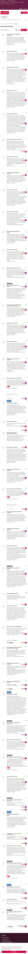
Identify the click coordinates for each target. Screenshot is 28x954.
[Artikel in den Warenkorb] (26, 54)
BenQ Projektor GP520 (12, 113)
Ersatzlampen (15, 685)
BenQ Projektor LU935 (12, 605)
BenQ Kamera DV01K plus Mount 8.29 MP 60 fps (14, 834)
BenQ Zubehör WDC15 (12, 341)
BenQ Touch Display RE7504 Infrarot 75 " (13, 723)
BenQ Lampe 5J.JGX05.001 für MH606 (13, 682)
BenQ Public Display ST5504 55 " (14, 378)
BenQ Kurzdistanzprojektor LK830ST (13, 664)
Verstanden (14, 951)
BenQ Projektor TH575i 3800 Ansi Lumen (13, 35)
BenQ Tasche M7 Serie (12, 421)
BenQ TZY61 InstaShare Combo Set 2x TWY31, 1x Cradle (14, 648)
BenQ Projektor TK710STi (13, 67)
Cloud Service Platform (5, 2)
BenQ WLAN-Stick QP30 (12, 211)
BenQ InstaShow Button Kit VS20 (13, 286)
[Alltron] (5, 12)
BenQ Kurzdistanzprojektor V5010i (13, 568)
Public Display (15, 388)
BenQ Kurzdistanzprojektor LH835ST (13, 470)
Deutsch (20, 8)
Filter (24, 30)
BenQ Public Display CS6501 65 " (14, 863)
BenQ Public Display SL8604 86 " (14, 488)
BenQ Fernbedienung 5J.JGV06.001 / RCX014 (12, 433)
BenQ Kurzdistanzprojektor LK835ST (13, 529)
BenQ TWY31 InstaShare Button (14, 739)
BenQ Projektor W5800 (12, 447)
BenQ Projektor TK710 (12, 90)
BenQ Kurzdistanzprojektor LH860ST (13, 359)
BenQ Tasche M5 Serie (12, 899)
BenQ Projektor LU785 (12, 776)
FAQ (11, 4)
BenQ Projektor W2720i (12, 156)
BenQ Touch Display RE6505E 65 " (14, 626)
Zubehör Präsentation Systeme (18, 149)
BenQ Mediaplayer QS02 (12, 593)
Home (2, 23)
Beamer (13, 44)
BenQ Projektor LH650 (12, 323)
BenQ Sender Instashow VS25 (14, 268)
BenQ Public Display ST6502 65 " (14, 757)
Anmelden (24, 12)
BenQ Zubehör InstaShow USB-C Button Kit (14, 800)
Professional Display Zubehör (18, 656)
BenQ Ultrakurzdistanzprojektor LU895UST (14, 512)
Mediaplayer (14, 599)
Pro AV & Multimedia (9, 23)
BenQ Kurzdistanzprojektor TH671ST (13, 173)
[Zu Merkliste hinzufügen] (24, 54)
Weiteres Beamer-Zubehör (17, 224)
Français (25, 8)
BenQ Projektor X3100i (12, 249)
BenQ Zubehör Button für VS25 (14, 845)
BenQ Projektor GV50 (12, 51)
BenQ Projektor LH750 (12, 189)
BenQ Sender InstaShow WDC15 (14, 139)
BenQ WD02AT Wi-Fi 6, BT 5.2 (13, 887)
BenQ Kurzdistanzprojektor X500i (13, 232)
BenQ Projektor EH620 (12, 403)
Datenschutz (9, 949)
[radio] (16, 30)
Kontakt (7, 4)
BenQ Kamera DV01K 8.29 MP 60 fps (14, 912)
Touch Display (15, 634)
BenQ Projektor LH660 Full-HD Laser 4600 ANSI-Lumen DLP (14, 305)
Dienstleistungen (14, 2)
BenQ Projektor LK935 (12, 545)
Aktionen (2, 4)
